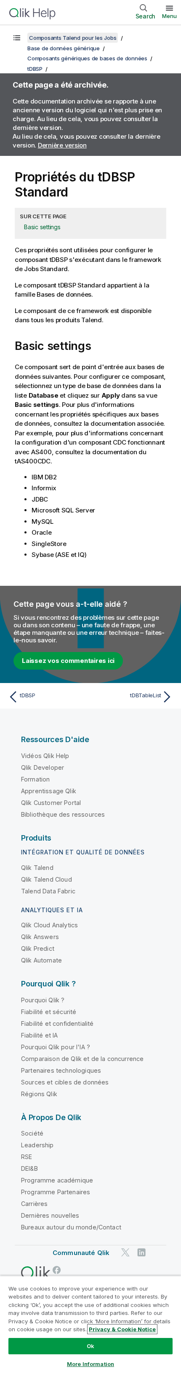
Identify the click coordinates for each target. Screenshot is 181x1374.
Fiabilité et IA (39, 1035)
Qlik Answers (40, 936)
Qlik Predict (37, 948)
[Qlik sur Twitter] (125, 1252)
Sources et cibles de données (65, 1082)
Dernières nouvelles (50, 1215)
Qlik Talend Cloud (46, 879)
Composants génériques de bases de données (87, 58)
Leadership (37, 1145)
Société (32, 1133)
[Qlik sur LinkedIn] (141, 1252)
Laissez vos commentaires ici (68, 661)
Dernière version (62, 145)
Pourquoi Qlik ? (42, 1000)
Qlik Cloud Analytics (49, 925)
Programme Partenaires (55, 1191)
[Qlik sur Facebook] (57, 1269)
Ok (90, 1346)
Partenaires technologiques (61, 1070)
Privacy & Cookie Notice (122, 1329)
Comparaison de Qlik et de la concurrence (82, 1058)
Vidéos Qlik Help (45, 755)
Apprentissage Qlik (48, 790)
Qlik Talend (37, 867)
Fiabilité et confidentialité (57, 1023)
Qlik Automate (41, 960)
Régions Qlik (39, 1093)
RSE (26, 1156)
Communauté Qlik (81, 1253)
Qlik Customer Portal (51, 802)
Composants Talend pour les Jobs (72, 37)
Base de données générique (63, 48)
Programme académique (57, 1180)
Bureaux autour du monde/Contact (71, 1227)
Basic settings (42, 226)
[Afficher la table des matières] (17, 38)
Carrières (34, 1203)
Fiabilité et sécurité (48, 1011)
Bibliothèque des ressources (63, 814)
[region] (90, 1325)
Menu (169, 16)
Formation (35, 779)
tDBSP (35, 68)
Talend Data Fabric (48, 891)
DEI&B (29, 1168)
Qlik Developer (42, 767)
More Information (90, 1364)
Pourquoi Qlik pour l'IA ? (55, 1047)
